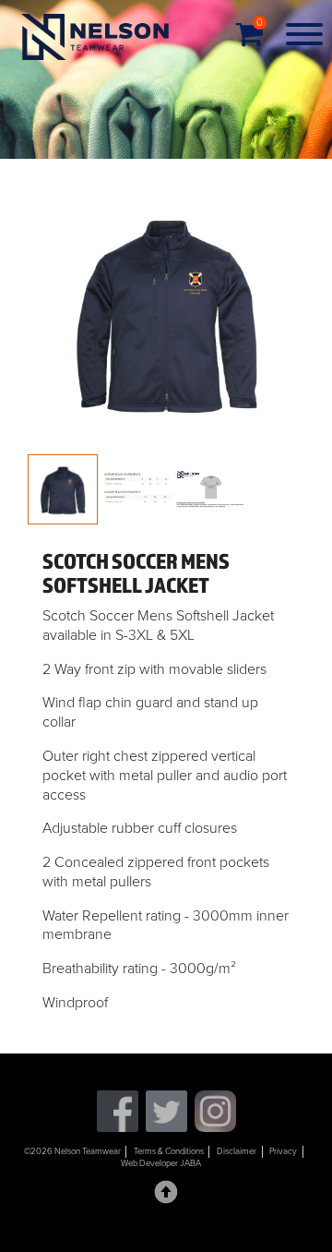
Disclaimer (236, 1151)
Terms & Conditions (169, 1151)
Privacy (283, 1151)
